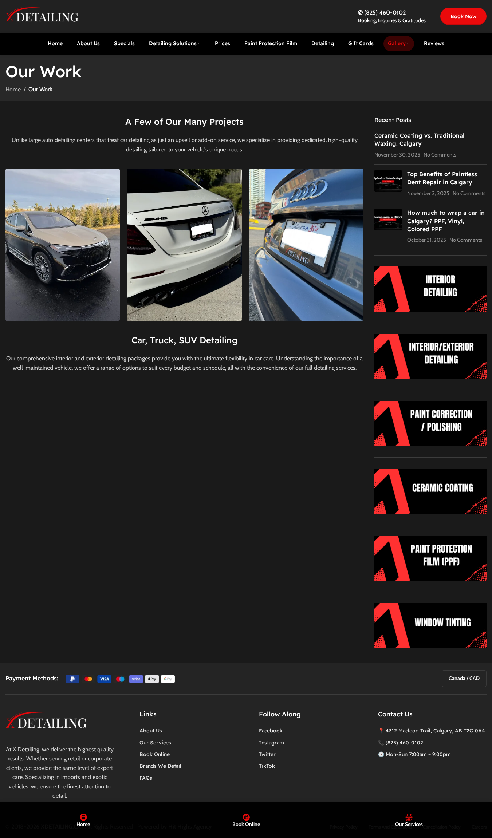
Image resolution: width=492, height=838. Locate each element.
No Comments (440, 154)
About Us (150, 730)
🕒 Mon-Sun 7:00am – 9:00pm (414, 754)
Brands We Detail (160, 766)
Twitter (267, 754)
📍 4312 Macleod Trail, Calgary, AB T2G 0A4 (431, 730)
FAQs (145, 778)
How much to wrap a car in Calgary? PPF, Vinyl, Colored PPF (446, 221)
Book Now (463, 16)
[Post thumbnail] (388, 183)
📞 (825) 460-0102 (400, 742)
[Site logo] (41, 15)
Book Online (154, 754)
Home (13, 89)
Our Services (155, 742)
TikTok (267, 766)
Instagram (271, 742)
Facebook (271, 730)
